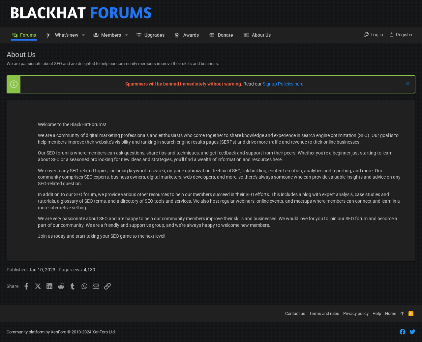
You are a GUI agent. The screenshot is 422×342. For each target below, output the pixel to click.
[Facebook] (403, 332)
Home (390, 313)
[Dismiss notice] (407, 84)
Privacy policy (356, 313)
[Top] (402, 314)
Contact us (295, 313)
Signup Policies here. (284, 83)
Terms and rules (324, 313)
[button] (83, 35)
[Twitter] (412, 332)
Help (377, 313)
